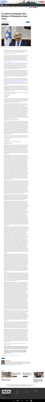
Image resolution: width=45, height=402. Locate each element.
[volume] (3, 5)
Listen (4, 7)
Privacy (26, 390)
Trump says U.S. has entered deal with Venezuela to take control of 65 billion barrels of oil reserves (38, 381)
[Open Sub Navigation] (5, 7)
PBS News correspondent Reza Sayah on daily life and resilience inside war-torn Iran (27, 374)
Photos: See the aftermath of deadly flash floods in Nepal (5, 380)
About (19, 7)
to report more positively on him (16, 63)
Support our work (36, 390)
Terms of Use (17, 390)
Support (15, 7)
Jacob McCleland (8, 360)
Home (1, 7)
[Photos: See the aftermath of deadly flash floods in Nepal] (6, 375)
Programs (10, 7)
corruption (18, 355)
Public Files (17, 393)
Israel (7, 355)
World (4, 355)
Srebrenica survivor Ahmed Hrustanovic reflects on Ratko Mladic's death (16, 374)
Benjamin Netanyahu (12, 355)
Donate (42, 1)
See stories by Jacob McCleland (9, 365)
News (7, 7)
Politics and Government (36, 378)
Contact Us (26, 7)
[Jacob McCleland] (3, 362)
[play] (1, 5)
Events (22, 7)
